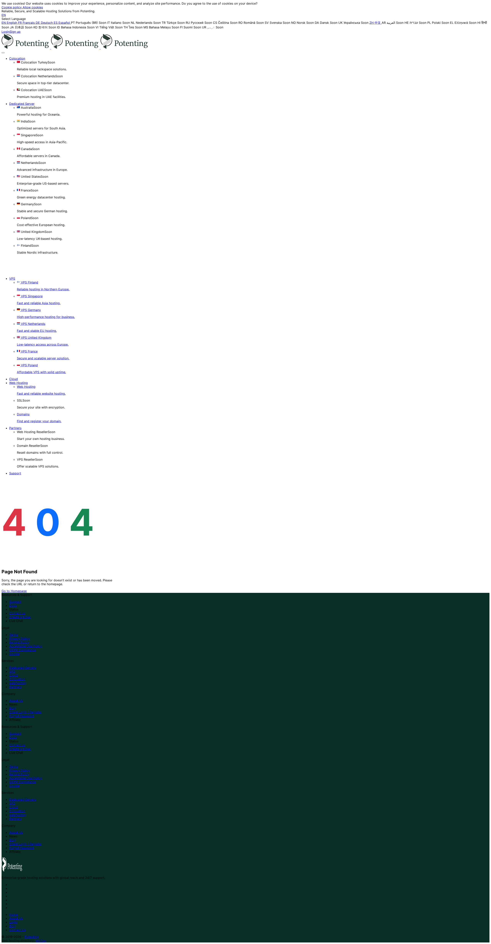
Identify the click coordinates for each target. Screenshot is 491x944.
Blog (12, 708)
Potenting (32, 937)
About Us (16, 700)
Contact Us (17, 930)
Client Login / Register (25, 712)
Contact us (17, 613)
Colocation (17, 58)
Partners (15, 428)
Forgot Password (21, 716)
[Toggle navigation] (3, 52)
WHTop (40, 940)
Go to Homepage (14, 591)
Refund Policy (19, 642)
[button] (4, 15)
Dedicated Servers (22, 668)
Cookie (14, 654)
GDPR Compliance (22, 650)
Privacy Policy (19, 638)
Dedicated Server (22, 104)
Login (13, 922)
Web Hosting (18, 383)
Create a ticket (20, 617)
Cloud (13, 379)
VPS (12, 278)
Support (15, 473)
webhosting (17, 683)
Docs (13, 605)
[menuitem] (10, 23)
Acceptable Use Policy (25, 646)
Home (13, 914)
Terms (13, 635)
